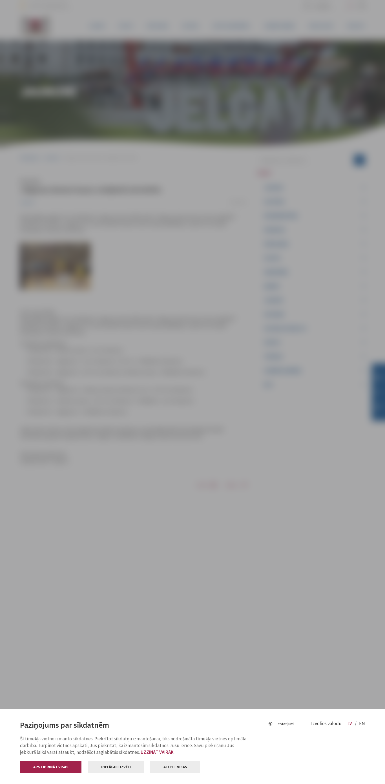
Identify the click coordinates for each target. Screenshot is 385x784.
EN (362, 723)
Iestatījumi (285, 723)
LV (350, 723)
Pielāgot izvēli (116, 766)
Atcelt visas (175, 766)
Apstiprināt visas (50, 766)
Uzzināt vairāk (157, 752)
